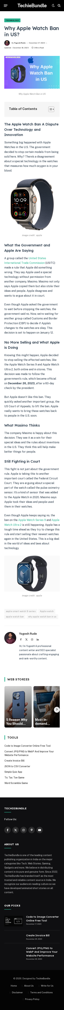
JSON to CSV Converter (17, 766)
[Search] (59, 5)
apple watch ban (15, 616)
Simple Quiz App (13, 771)
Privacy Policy (32, 999)
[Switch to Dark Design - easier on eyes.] (53, 5)
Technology (12, 20)
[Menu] (6, 5)
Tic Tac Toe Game (14, 777)
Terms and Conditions (41, 992)
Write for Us (47, 985)
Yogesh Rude (20, 43)
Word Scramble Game (16, 783)
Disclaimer (17, 992)
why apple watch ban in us (42, 616)
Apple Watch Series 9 (32, 520)
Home (14, 985)
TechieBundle (43, 978)
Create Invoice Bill (14, 760)
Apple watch (47, 611)
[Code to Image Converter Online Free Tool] (13, 921)
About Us (29, 985)
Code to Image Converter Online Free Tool (27, 745)
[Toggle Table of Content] (49, 109)
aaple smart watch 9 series (21, 611)
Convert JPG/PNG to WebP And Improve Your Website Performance (42, 951)
